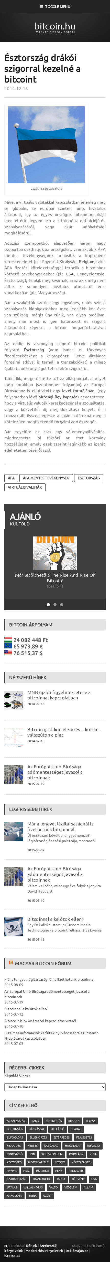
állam (88, 1187)
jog (32, 1154)
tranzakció (41, 1179)
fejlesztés (84, 1137)
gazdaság (51, 1145)
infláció (93, 1145)
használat (73, 1145)
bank (35, 1120)
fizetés (32, 1145)
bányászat (37, 1129)
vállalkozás (33, 1187)
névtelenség (80, 1162)
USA (70, 274)
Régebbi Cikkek (17, 1075)
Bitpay (90, 1120)
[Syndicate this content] (11, 963)
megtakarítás (38, 1162)
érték (32, 1195)
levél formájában (78, 390)
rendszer (76, 1170)
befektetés (54, 1120)
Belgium (86, 261)
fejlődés (14, 1145)
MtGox (60, 1162)
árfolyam (14, 1195)
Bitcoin (74, 1120)
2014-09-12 (35, 704)
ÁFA (11, 478)
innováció (15, 1154)
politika (42, 1170)
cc (5, 1245)
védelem (70, 1187)
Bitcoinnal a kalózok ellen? (55, 919)
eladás (76, 1129)
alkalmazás (16, 1120)
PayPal (12, 1170)
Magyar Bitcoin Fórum (43, 963)
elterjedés (61, 1137)
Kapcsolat (12, 1255)
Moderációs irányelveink (44, 1251)
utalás (12, 1187)
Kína (93, 1154)
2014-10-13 (55, 586)
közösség (14, 1162)
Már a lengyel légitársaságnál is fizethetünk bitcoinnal (60, 826)
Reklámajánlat (77, 1251)
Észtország (34, 349)
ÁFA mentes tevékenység (46, 478)
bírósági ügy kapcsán (58, 397)
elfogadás (15, 1137)
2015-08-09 (35, 850)
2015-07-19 (35, 783)
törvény (78, 1179)
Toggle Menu (57, 7)
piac (26, 1170)
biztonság (15, 1129)
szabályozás (16, 1179)
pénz (58, 1170)
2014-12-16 (16, 88)
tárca (61, 1179)
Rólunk (31, 1245)
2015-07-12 (35, 939)
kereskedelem (52, 1154)
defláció (57, 1129)
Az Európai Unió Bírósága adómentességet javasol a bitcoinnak (55, 772)
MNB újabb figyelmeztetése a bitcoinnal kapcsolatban (59, 695)
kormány (76, 1154)
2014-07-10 (35, 741)
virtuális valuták (25, 487)
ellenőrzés (38, 1137)
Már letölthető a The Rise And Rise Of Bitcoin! (55, 577)
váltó (53, 1187)
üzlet (47, 1195)
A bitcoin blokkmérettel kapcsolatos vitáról (40, 1021)
